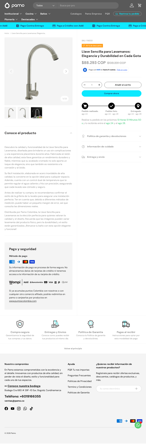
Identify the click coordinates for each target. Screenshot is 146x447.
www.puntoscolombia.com (22, 301)
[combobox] (76, 5)
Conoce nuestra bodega (24, 386)
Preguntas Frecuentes (79, 375)
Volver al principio (73, 348)
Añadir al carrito (123, 85)
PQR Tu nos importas (78, 369)
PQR (107, 13)
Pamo (13, 433)
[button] (140, 5)
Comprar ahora (111, 93)
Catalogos (76, 13)
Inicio (7, 33)
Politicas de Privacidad (80, 381)
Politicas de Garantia (79, 392)
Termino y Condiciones (80, 386)
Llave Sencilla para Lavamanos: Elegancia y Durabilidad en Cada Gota (29, 33)
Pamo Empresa (93, 13)
